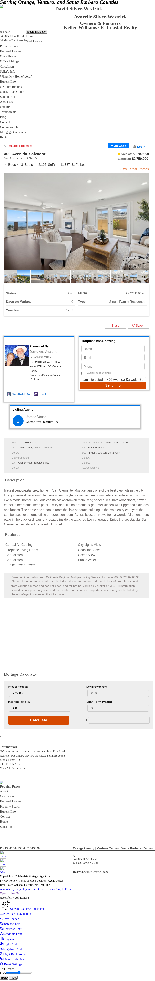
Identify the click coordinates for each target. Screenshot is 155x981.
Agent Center (55, 880)
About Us (6, 102)
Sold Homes (34, 41)
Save (139, 325)
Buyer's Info (8, 81)
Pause (13, 977)
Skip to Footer (64, 889)
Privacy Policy (8, 880)
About (4, 791)
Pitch (3, 973)
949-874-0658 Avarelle (13, 40)
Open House (8, 56)
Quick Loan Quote (12, 91)
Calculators (7, 66)
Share (115, 325)
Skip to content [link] (30, 889)
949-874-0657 (21, 394)
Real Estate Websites (11, 884)
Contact (5, 122)
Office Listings (9, 61)
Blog (3, 117)
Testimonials (8, 112)
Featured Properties (19, 145)
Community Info (10, 127)
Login (141, 146)
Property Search (10, 46)
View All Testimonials (12, 768)
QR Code (119, 145)
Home (30, 36)
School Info (7, 96)
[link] (9, 893)
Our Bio (5, 107)
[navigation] (77, 929)
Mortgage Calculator (13, 132)
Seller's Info (7, 71)
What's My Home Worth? (16, 76)
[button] (145, 224)
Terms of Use (26, 880)
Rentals (4, 137)
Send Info (113, 385)
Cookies (41, 880)
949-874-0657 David (12, 36)
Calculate (38, 720)
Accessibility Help (10, 889)
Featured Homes (10, 51)
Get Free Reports (11, 86)
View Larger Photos (134, 169)
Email (42, 394)
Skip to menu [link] (47, 889)
